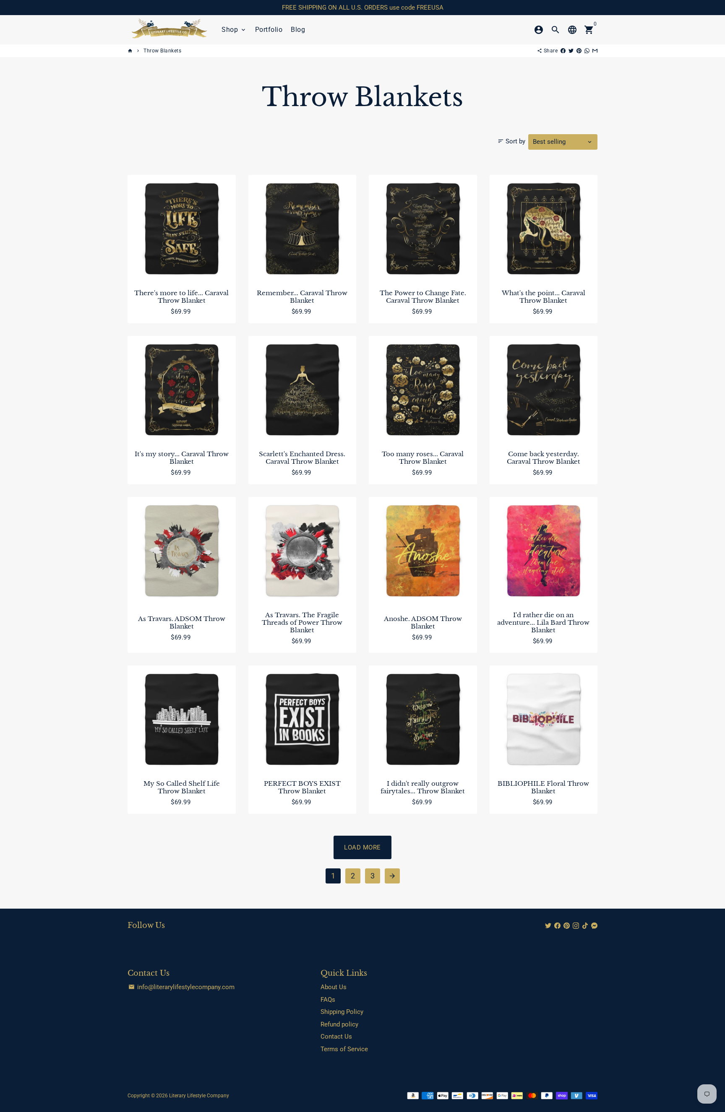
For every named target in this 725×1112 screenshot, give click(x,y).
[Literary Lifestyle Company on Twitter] (548, 926)
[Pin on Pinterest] (579, 51)
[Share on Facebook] (563, 51)
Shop (234, 30)
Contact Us (336, 1036)
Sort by (511, 141)
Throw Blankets (162, 51)
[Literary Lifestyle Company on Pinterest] (566, 926)
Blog (298, 30)
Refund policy (339, 1024)
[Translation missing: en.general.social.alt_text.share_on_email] (594, 51)
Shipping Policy (342, 1012)
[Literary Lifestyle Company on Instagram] (576, 926)
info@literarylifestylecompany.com (181, 987)
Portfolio (269, 30)
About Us (334, 987)
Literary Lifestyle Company (199, 1096)
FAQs (328, 999)
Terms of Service (344, 1049)
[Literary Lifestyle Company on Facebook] (557, 926)
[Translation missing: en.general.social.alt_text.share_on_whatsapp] (586, 51)
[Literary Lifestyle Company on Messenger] (594, 926)
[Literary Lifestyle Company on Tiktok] (585, 926)
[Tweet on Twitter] (571, 51)
